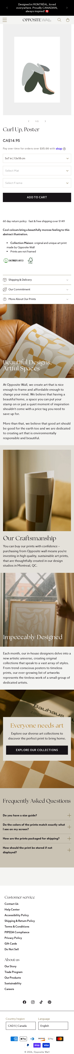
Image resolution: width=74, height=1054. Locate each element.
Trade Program (14, 972)
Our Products (13, 977)
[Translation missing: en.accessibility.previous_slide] (28, 121)
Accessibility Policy (17, 915)
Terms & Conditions (17, 926)
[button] (5, 20)
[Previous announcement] (7, 8)
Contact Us (11, 904)
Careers (9, 989)
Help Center (12, 909)
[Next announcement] (67, 8)
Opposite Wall (42, 1052)
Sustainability (13, 983)
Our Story (11, 966)
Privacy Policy (13, 938)
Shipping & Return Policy (20, 921)
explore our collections (37, 750)
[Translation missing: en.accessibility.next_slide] (45, 121)
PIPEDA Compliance (17, 932)
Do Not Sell (12, 949)
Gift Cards (11, 943)
